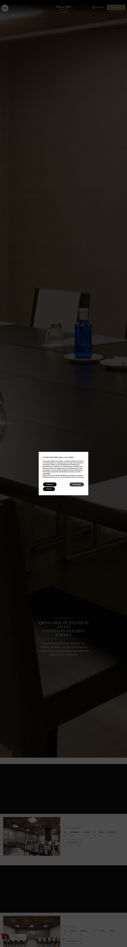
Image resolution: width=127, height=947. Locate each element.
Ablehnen (49, 489)
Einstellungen (76, 484)
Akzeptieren (50, 484)
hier (51, 475)
